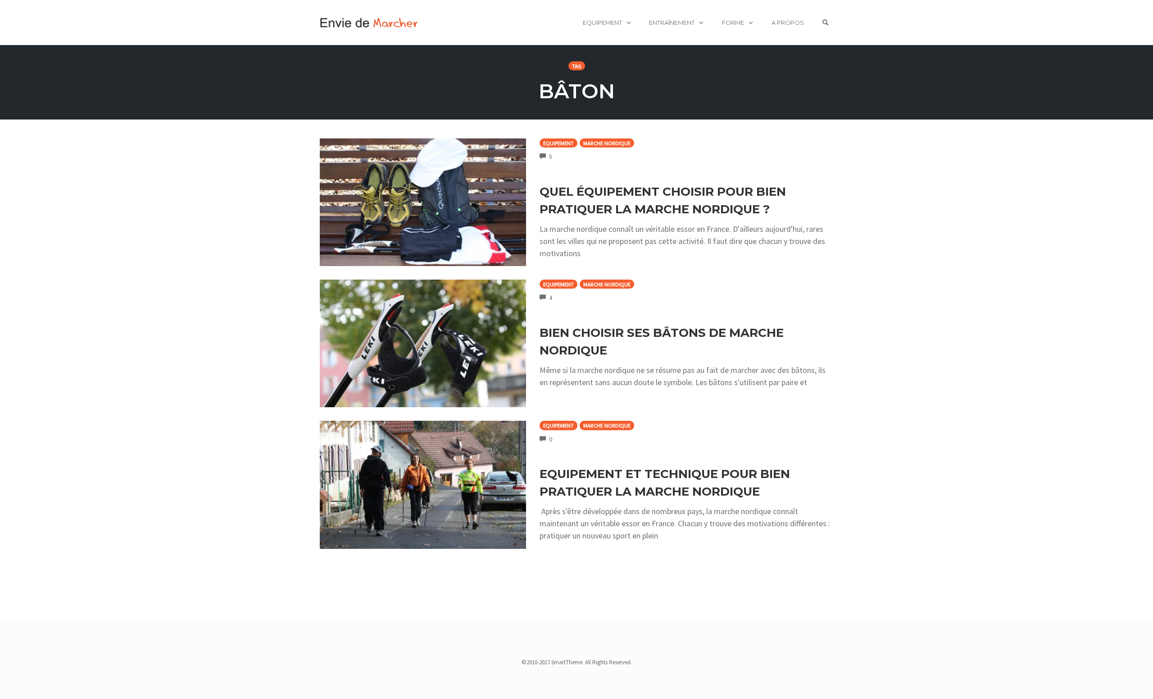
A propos (788, 22)
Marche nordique (607, 143)
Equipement (602, 22)
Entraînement (672, 22)
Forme (733, 22)
